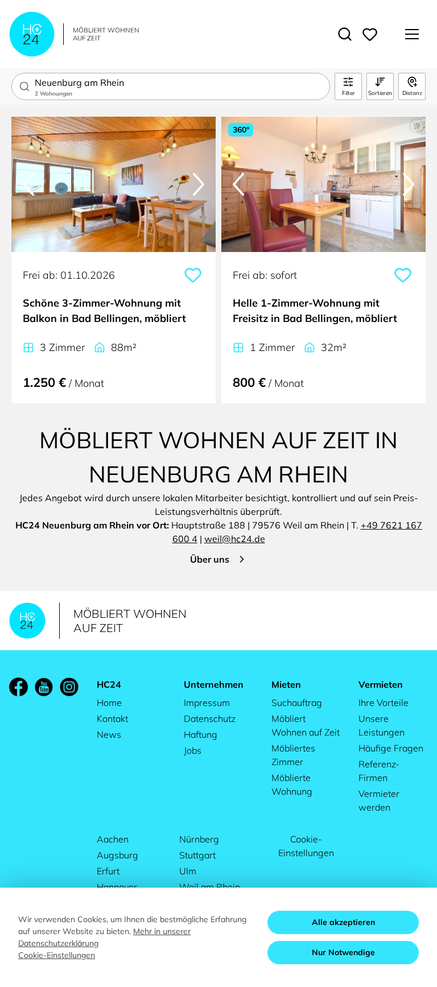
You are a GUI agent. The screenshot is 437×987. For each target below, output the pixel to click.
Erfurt (108, 871)
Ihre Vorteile (383, 702)
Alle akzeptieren (343, 922)
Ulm (187, 871)
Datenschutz (210, 718)
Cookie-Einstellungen (306, 845)
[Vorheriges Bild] (28, 184)
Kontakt (112, 718)
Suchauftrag (296, 702)
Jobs (192, 750)
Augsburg (117, 855)
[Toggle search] (344, 34)
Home (109, 702)
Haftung (200, 734)
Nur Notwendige (343, 952)
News (109, 734)
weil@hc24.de (234, 538)
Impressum (207, 702)
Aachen (113, 839)
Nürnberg (199, 839)
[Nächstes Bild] (198, 184)
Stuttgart (197, 855)
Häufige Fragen (390, 748)
